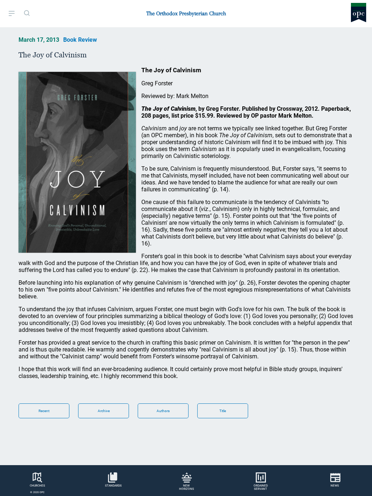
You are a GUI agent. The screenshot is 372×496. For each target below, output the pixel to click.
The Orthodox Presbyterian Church (186, 13)
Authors (163, 411)
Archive (104, 411)
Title (222, 411)
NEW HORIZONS (186, 487)
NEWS (335, 485)
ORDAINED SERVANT (261, 487)
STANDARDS (113, 485)
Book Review (80, 39)
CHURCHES (37, 485)
